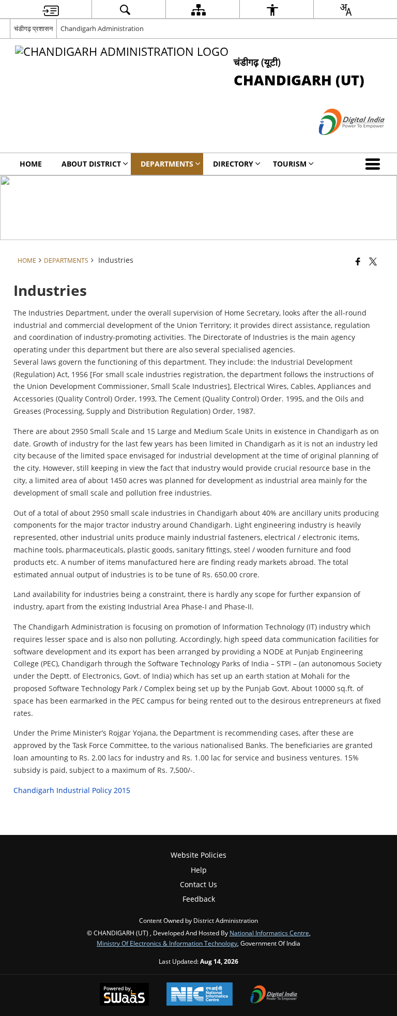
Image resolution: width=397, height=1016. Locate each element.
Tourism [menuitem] (290, 164)
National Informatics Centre (269, 933)
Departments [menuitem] (167, 164)
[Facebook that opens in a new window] (358, 261)
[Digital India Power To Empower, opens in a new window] (274, 995)
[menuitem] (51, 9)
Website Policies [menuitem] (198, 855)
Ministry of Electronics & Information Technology (167, 943)
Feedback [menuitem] (198, 899)
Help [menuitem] (199, 870)
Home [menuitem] (31, 164)
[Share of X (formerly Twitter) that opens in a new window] (373, 261)
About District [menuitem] (91, 164)
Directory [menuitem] (233, 164)
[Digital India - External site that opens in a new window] (339, 143)
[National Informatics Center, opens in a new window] (199, 995)
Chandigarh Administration (102, 28)
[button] (374, 164)
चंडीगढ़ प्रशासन (33, 28)
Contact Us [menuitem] (198, 884)
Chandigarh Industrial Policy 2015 (71, 790)
